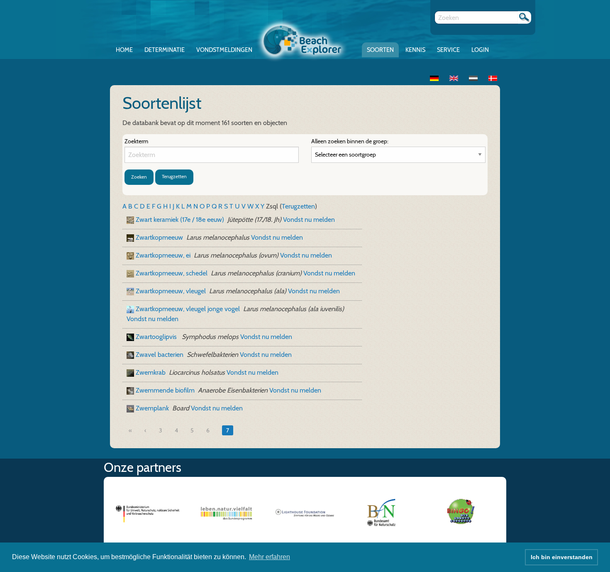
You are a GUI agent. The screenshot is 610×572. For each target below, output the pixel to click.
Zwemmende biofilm (165, 390)
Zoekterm (136, 141)
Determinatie (164, 50)
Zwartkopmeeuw (159, 237)
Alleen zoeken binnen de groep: (349, 141)
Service (448, 50)
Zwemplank (152, 408)
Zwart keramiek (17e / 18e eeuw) (180, 219)
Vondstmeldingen (224, 50)
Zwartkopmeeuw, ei (163, 255)
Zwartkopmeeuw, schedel (171, 273)
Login (480, 50)
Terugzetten (174, 176)
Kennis (415, 50)
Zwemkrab (151, 372)
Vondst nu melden (309, 219)
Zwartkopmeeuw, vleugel (171, 291)
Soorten (380, 50)
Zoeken (139, 177)
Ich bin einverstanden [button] (562, 557)
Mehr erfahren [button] (269, 556)
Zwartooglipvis (157, 337)
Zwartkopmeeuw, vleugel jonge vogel (188, 309)
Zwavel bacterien (159, 354)
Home (124, 50)
